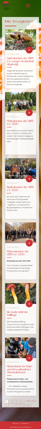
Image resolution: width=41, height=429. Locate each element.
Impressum (24, 423)
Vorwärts (18, 405)
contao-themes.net (24, 427)
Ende (28, 406)
